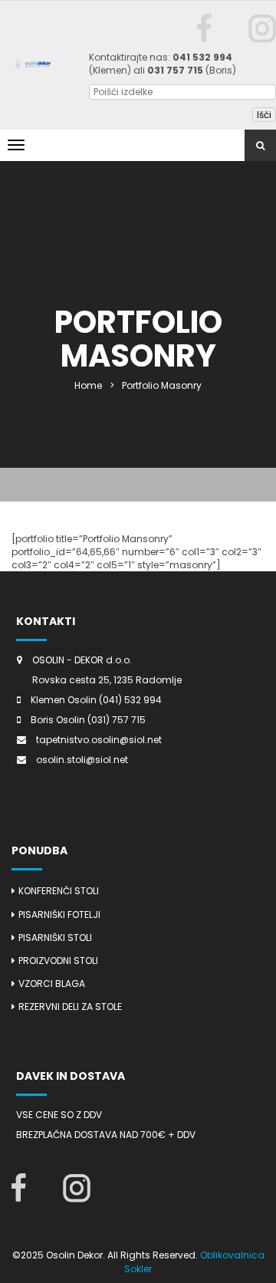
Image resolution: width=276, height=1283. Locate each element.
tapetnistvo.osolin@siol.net (99, 739)
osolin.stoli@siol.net (82, 759)
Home (88, 385)
